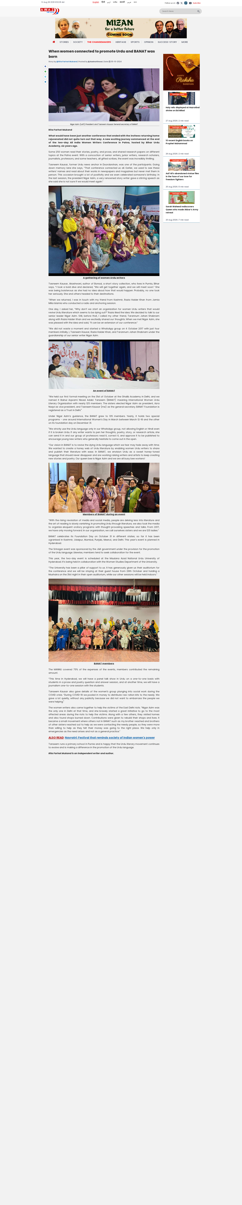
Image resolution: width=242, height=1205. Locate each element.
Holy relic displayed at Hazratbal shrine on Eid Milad (183, 109)
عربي (129, 2)
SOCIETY (78, 42)
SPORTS (135, 42)
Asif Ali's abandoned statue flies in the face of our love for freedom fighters (182, 176)
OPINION (148, 42)
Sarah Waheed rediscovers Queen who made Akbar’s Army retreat (182, 209)
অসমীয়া (115, 2)
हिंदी (103, 2)
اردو (108, 2)
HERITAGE (121, 42)
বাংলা (135, 2)
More (185, 42)
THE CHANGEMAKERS (99, 42)
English (96, 2)
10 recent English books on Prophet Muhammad (179, 142)
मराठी (122, 2)
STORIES (64, 42)
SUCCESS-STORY (167, 42)
